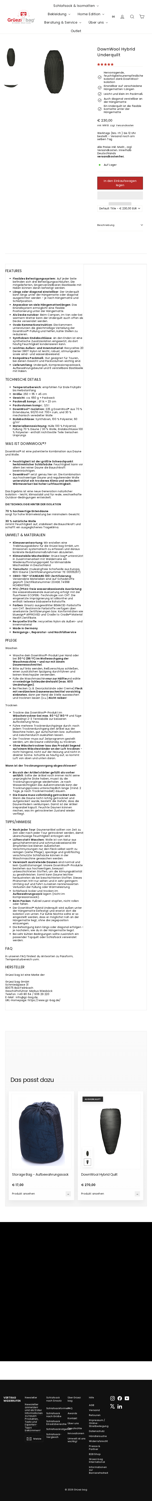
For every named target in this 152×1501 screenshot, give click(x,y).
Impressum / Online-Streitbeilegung (98, 1423)
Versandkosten (125, 125)
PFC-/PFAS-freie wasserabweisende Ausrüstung (47, 589)
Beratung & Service (61, 22)
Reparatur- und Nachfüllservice (54, 632)
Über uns (97, 22)
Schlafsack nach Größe (54, 1415)
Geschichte (75, 1428)
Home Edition (89, 14)
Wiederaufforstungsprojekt (31, 562)
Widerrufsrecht (98, 1441)
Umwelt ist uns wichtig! (77, 1440)
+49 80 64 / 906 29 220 (33, 994)
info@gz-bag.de (27, 997)
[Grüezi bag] (21, 17)
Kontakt (72, 1418)
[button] (105, 64)
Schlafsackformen (55, 1408)
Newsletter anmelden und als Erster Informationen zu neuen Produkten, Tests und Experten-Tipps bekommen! (34, 1417)
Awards (72, 1413)
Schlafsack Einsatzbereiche (55, 1423)
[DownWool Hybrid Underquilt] (87, 1153)
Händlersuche (98, 1436)
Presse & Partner (94, 1447)
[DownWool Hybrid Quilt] (87, 1162)
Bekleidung (57, 14)
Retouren (95, 1415)
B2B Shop (95, 1454)
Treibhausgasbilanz (26, 546)
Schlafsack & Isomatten (74, 5)
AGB (91, 1405)
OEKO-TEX (20, 576)
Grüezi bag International (97, 1460)
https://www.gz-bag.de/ (44, 1000)
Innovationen (76, 1433)
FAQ (70, 1408)
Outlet (76, 31)
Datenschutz (97, 1431)
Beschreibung (106, 225)
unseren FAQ (17, 956)
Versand (94, 1410)
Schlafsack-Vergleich (54, 1436)
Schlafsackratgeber (55, 1429)
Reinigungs (21, 632)
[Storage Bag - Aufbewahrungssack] (41, 1130)
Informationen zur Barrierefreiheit (98, 1470)
